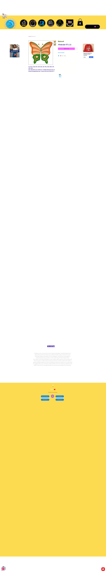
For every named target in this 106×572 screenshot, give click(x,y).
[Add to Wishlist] (76, 49)
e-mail (36, 363)
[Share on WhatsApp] (63, 55)
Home (29, 36)
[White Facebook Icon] (51, 389)
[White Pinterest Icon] (53, 389)
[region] (5, 18)
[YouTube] (54, 389)
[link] (60, 75)
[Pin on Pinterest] (60, 55)
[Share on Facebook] (58, 55)
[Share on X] (65, 55)
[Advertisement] (33, 7)
